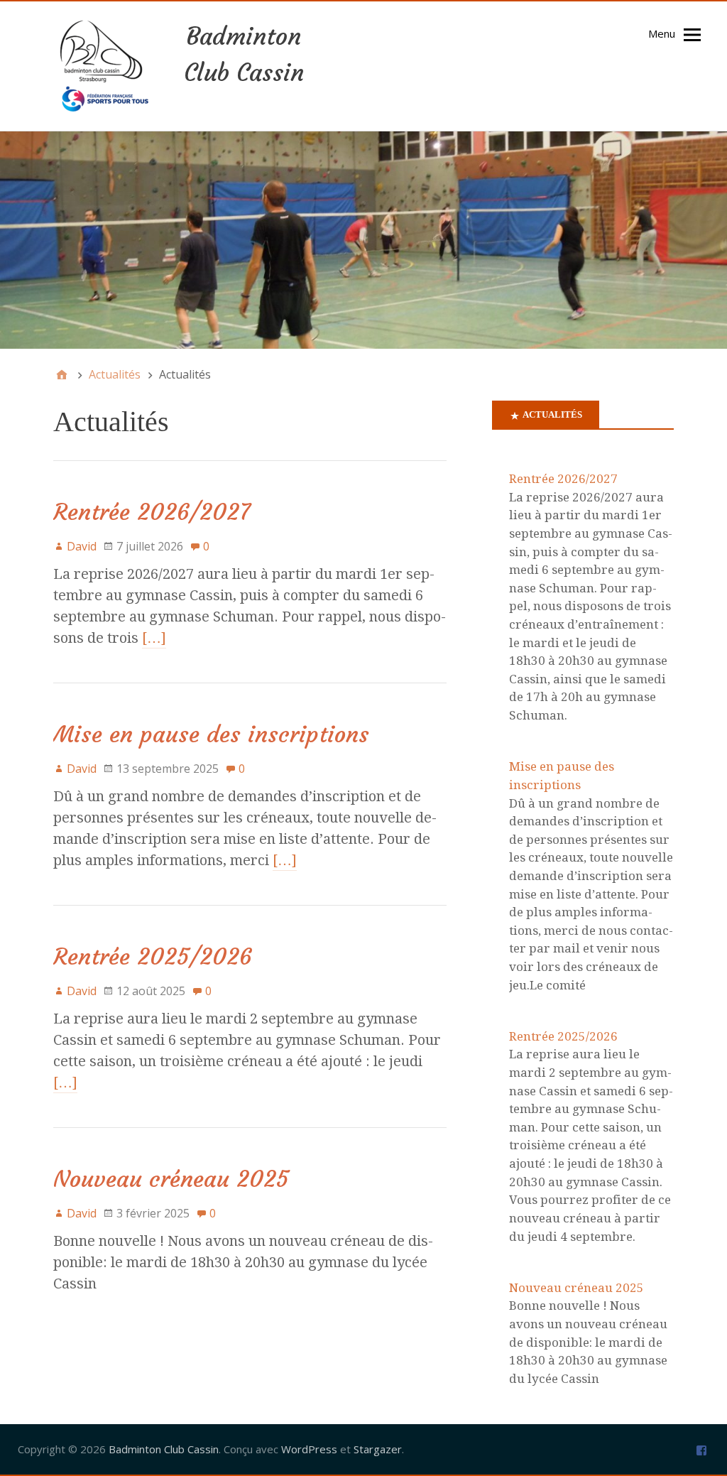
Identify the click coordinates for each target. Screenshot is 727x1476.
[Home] (61, 374)
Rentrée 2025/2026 (152, 957)
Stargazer (378, 1449)
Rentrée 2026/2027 (151, 512)
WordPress (309, 1449)
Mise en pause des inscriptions (211, 734)
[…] (154, 637)
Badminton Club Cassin (164, 1449)
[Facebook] (701, 1449)
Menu (661, 33)
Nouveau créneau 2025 (171, 1179)
